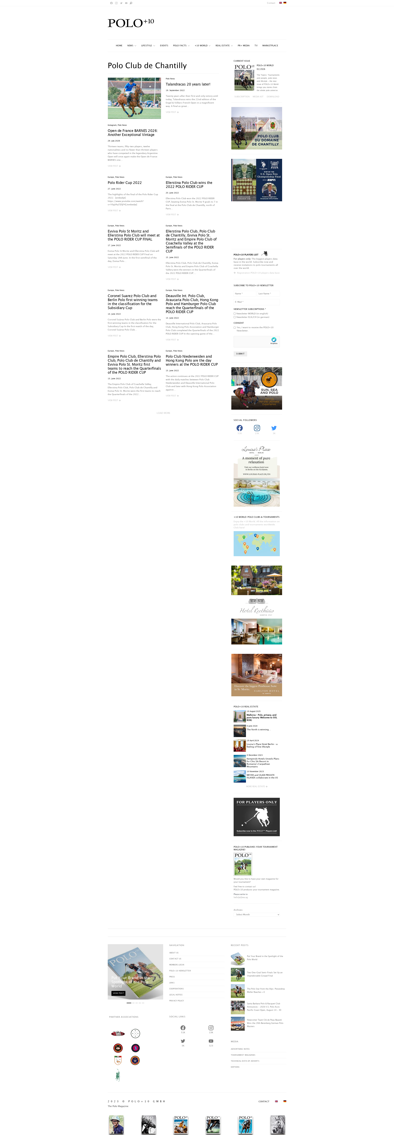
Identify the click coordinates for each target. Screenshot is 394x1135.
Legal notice (176, 995)
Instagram (112, 125)
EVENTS (164, 46)
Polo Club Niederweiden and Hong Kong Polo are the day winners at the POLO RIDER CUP (192, 360)
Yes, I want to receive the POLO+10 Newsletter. (255, 329)
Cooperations (176, 989)
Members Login (176, 965)
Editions (235, 1067)
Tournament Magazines (243, 1055)
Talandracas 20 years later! (188, 84)
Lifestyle (146, 46)
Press (172, 977)
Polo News (122, 125)
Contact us (175, 959)
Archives (238, 910)
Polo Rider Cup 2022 (125, 183)
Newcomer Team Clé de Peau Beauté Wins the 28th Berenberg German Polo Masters (265, 1023)
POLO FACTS (180, 46)
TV (256, 46)
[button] (114, 166)
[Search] (131, 3)
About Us (173, 953)
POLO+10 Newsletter (180, 971)
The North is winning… (259, 730)
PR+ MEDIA (244, 46)
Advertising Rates (240, 1049)
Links (171, 983)
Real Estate (223, 46)
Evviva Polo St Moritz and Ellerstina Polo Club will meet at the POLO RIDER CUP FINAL (134, 235)
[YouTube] (126, 3)
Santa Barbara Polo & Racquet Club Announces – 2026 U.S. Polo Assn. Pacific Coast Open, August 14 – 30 (264, 1007)
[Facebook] (111, 3)
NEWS (130, 46)
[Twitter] (121, 3)
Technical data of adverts (245, 1061)
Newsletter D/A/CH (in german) (252, 317)
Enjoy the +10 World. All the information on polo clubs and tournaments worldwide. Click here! (257, 525)
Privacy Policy (176, 1001)
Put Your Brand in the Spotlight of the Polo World (130, 982)
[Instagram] (116, 3)
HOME (119, 46)
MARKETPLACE (270, 46)
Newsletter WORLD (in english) (252, 314)
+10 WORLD (201, 46)
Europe (111, 177)
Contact (271, 3)
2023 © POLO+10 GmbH (137, 1101)
